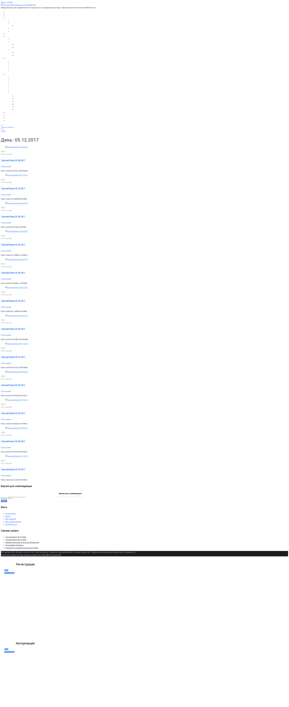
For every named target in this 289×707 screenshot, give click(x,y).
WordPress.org (11, 524)
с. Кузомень (19, 104)
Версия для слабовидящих (70, 493)
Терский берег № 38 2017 (13, 441)
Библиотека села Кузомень (21, 72)
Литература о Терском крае (21, 93)
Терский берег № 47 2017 (13, 188)
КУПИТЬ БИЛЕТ (11, 120)
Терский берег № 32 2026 (15, 540)
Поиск (4, 501)
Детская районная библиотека (22, 61)
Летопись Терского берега (21, 85)
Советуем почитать (22, 47)
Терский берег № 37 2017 (13, 469)
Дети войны (15, 80)
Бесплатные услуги (18, 31)
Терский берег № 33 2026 (15, 537)
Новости (8, 15)
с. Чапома (18, 110)
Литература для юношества (25, 55)
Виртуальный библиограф (15, 118)
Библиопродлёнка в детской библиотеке (22, 542)
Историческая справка (19, 23)
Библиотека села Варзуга (20, 66)
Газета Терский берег (14, 115)
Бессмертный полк (17, 77)
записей (10, 519)
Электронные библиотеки (20, 39)
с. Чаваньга (19, 107)
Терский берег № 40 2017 (13, 385)
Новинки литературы (22, 45)
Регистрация (10, 514)
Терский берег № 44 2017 (13, 272)
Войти (7, 516)
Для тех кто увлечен (22, 53)
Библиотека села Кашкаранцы (22, 69)
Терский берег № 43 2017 (13, 301)
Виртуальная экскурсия (19, 20)
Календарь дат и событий (20, 88)
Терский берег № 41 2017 (13, 357)
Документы (10, 34)
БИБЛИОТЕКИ (10, 58)
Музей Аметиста (16, 64)
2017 (2, 129)
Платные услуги (16, 28)
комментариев (13, 522)
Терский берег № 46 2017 (13, 216)
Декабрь (3, 131)
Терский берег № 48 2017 (13, 160)
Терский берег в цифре (14, 112)
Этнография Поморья (14, 545)
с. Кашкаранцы (20, 101)
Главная (8, 12)
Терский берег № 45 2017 (13, 244)
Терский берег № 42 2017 (13, 329)
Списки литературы (18, 91)
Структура (18, 26)
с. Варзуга (18, 99)
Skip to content (7, 2)
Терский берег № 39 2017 (13, 413)
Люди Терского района (19, 82)
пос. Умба (18, 96)
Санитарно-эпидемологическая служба (21, 548)
